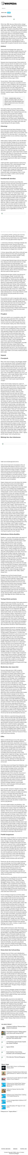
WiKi (15, 1152)
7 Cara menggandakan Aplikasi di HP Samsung (17, 1101)
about (18, 1152)
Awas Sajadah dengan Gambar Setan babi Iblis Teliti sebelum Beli (16, 1037)
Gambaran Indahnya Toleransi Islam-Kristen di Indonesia (16, 1027)
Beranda (15, 1148)
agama (8, 12)
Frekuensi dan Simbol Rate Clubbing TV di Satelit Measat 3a (16, 1095)
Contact (22, 1152)
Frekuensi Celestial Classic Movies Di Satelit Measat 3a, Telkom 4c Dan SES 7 (17, 1073)
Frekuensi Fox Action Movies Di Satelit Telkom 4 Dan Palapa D (17, 1078)
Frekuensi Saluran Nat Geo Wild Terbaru (15, 1090)
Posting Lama (23, 1148)
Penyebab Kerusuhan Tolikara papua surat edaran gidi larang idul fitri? (16, 1032)
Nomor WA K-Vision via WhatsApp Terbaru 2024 (16, 1067)
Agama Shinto (10, 1047)
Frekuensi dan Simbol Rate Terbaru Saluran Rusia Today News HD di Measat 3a (16, 1085)
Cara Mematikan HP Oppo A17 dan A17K (16, 1106)
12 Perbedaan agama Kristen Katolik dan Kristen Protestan (16, 1042)
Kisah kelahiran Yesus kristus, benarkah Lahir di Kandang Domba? (16, 1052)
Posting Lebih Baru (5, 1148)
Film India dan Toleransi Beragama (15, 1057)
